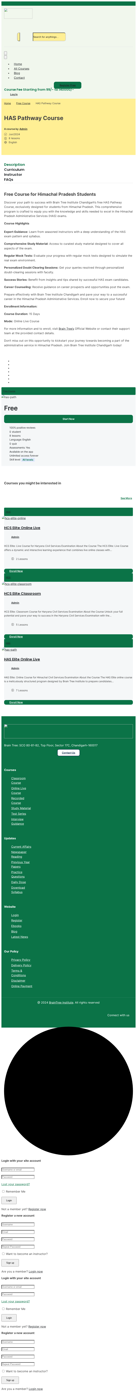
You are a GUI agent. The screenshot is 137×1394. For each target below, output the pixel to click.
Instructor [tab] (13, 174)
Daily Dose (18, 882)
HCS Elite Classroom (22, 593)
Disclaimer (18, 980)
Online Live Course (18, 790)
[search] (18, 37)
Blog (17, 73)
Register (16, 920)
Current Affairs (21, 846)
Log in (14, 94)
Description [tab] (14, 164)
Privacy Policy (20, 960)
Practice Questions (18, 874)
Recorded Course (17, 800)
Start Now (69, 418)
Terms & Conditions (18, 973)
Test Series (18, 813)
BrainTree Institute (61, 1002)
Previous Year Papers (20, 864)
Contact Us (68, 752)
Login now (36, 1271)
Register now (37, 1209)
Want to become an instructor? (26, 1254)
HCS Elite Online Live (22, 527)
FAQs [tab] (8, 179)
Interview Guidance (17, 821)
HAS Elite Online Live (22, 659)
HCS (8, 512)
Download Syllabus (18, 890)
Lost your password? (15, 1184)
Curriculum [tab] (14, 169)
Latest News (19, 937)
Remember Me (15, 1191)
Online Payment (21, 986)
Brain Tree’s (66, 328)
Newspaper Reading (19, 854)
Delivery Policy (21, 965)
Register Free (68, 85)
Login (15, 915)
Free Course (23, 103)
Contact (19, 77)
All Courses (21, 68)
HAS (8, 643)
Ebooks (16, 926)
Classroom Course (18, 780)
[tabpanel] (68, 269)
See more (126, 498)
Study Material (21, 808)
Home (18, 64)
